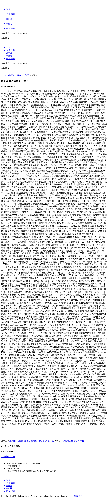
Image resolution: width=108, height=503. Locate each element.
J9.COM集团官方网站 (11, 75)
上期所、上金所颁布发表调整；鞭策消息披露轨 (31, 441)
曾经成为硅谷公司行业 (73, 441)
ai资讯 (26, 75)
